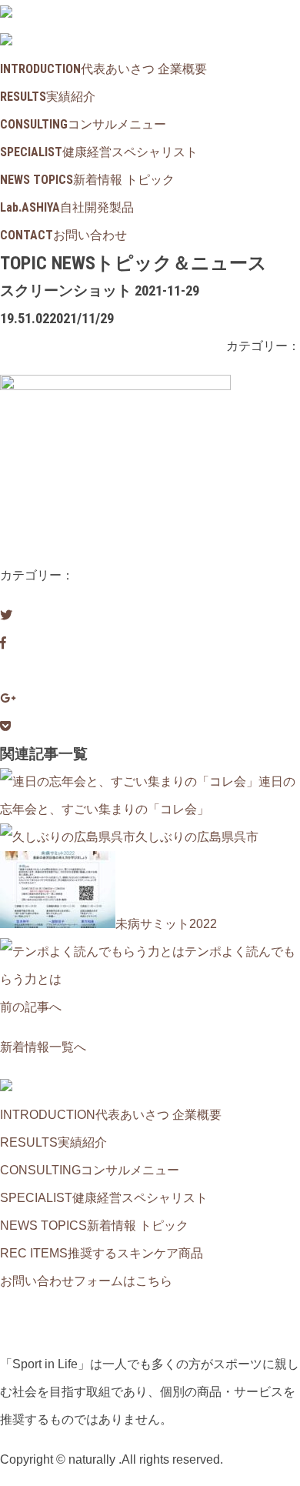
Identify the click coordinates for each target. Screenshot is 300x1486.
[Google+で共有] (7, 698)
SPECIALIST (99, 152)
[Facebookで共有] (3, 642)
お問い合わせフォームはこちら (86, 1280)
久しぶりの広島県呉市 (196, 836)
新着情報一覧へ (43, 1047)
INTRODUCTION (103, 69)
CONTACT (63, 235)
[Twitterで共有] (6, 615)
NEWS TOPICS (87, 179)
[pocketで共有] (5, 726)
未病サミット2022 (166, 923)
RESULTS (47, 96)
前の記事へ (31, 1006)
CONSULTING (83, 124)
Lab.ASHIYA (67, 207)
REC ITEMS (101, 1253)
